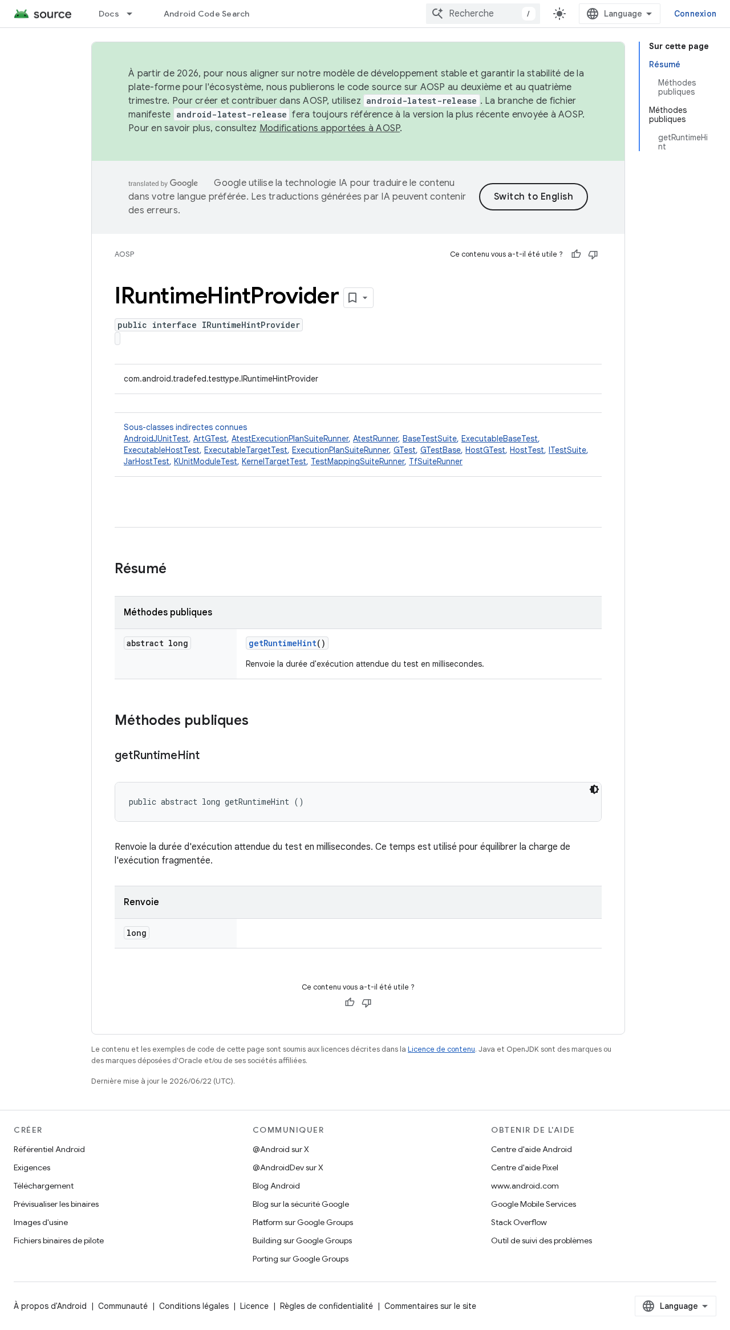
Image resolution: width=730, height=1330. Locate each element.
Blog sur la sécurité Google (301, 1204)
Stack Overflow (519, 1222)
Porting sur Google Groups (300, 1259)
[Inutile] (593, 254)
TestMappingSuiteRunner (357, 461)
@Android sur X (281, 1149)
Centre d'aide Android (531, 1149)
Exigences (32, 1167)
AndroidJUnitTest (156, 438)
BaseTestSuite (430, 438)
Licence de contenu (441, 1049)
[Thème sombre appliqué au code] (594, 789)
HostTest (527, 450)
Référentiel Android (49, 1149)
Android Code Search (207, 14)
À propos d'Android (50, 1306)
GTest (405, 450)
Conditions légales (194, 1306)
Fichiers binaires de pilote (59, 1240)
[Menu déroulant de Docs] (134, 13)
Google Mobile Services (533, 1204)
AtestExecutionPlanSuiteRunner (290, 438)
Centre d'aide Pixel (524, 1167)
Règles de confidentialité (326, 1306)
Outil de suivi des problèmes (541, 1240)
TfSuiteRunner (436, 461)
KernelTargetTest (274, 461)
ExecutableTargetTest (245, 450)
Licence (254, 1306)
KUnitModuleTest (205, 461)
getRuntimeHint (283, 643)
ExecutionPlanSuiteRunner (340, 450)
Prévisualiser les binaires (56, 1204)
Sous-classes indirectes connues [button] (356, 444)
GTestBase (440, 450)
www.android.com (525, 1186)
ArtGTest (210, 438)
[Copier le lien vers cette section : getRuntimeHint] (211, 756)
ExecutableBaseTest (499, 438)
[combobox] (483, 13)
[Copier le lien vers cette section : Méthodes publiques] (260, 721)
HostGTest (485, 450)
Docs (109, 14)
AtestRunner (375, 438)
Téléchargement (44, 1186)
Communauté (123, 1306)
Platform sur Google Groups (303, 1222)
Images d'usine (41, 1222)
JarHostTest (146, 461)
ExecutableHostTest (162, 450)
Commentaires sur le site (430, 1306)
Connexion (695, 14)
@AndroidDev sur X (288, 1167)
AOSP (124, 254)
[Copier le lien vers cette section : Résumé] (178, 570)
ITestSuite (567, 450)
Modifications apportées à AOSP (329, 128)
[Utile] (576, 254)
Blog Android (276, 1186)
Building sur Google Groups (302, 1240)
